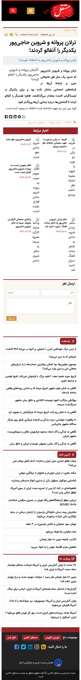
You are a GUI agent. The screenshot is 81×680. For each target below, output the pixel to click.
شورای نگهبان (52, 638)
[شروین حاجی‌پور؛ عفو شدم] (36, 149)
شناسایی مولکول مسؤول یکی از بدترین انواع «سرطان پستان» (44, 481)
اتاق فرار (11, 638)
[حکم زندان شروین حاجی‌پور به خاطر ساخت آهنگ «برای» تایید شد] (71, 245)
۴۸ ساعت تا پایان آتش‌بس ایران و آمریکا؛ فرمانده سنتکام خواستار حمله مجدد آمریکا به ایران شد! (41, 567)
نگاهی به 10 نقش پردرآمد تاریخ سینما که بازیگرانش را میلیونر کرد (42, 412)
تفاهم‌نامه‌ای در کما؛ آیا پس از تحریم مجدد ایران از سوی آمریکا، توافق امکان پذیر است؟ (43, 490)
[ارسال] (10, 34)
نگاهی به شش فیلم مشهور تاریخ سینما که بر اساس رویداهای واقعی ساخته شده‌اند (41, 390)
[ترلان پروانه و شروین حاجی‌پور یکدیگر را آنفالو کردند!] (19, 117)
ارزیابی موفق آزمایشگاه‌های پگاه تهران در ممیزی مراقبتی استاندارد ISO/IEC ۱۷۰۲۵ (42, 502)
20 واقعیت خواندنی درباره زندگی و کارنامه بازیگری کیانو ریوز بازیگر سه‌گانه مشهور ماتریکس (41, 422)
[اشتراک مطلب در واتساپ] (23, 116)
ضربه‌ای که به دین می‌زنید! (62, 357)
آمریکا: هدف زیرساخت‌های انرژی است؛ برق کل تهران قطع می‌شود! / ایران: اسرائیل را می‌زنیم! (40, 615)
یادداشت (66, 341)
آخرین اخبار (64, 455)
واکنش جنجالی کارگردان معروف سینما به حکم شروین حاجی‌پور (19, 223)
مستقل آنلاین (30, 638)
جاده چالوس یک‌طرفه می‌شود (61, 532)
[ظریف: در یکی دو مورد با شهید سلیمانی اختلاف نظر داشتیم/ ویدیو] (71, 167)
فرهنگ (67, 30)
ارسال (11, 318)
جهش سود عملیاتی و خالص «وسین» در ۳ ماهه (51, 524)
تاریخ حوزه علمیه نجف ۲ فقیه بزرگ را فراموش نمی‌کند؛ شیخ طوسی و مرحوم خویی (40, 378)
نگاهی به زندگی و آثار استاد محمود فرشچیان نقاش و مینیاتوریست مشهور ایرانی (41, 434)
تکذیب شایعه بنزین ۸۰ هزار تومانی (58, 539)
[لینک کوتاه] (15, 34)
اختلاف (68, 122)
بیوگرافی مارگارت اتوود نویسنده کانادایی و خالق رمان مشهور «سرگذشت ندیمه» (45, 402)
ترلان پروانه (54, 122)
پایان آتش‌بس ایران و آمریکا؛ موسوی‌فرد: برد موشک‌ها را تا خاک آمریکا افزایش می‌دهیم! (42, 603)
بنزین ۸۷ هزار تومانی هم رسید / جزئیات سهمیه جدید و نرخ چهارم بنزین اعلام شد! (42, 579)
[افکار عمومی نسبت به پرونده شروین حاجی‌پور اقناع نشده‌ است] (36, 189)
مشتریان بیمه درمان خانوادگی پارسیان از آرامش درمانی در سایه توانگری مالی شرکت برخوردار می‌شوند (43, 514)
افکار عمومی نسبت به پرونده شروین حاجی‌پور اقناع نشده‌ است (20, 168)
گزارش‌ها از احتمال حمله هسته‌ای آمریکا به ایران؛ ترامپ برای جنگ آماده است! (41, 591)
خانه (74, 30)
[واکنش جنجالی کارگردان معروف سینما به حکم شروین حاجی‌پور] (36, 240)
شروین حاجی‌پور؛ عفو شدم (18, 139)
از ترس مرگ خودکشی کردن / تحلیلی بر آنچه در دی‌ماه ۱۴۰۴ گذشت (41, 349)
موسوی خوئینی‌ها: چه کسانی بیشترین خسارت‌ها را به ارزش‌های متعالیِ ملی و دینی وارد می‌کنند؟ (43, 366)
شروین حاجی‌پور (36, 122)
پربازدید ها (65, 559)
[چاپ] (6, 34)
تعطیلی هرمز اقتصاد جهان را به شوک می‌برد (53, 547)
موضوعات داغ (70, 638)
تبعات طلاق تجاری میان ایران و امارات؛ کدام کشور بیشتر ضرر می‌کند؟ (44, 463)
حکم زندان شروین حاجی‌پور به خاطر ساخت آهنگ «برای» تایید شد (55, 223)
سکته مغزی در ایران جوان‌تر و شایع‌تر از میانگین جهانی (47, 473)
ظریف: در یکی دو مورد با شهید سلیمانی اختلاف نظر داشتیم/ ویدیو (54, 143)
